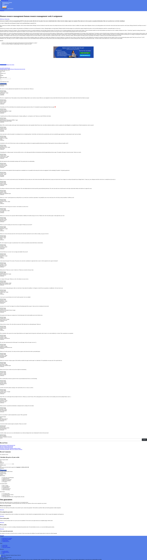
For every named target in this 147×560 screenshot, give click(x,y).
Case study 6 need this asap (5, 68)
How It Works (4, 5)
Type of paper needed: (4, 459)
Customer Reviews (5, 3)
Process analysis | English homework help (7, 445)
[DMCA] (3, 556)
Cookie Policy (4, 545)
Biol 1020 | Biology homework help (6, 446)
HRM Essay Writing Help (4, 19)
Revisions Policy (5, 540)
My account (4, 6)
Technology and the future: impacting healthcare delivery (10, 448)
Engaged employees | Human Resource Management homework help (12, 69)
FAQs (3, 4)
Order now (4, 7)
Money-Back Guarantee (6, 539)
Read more (2, 509)
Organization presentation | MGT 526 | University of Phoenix (11, 449)
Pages (1, 77)
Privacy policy (5, 546)
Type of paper (2, 71)
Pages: (1, 461)
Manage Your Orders (10, 64)
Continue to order (3, 64)
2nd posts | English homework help (6, 447)
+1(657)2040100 (10, 8)
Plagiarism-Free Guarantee (7, 2)
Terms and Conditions (6, 547)
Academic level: (3, 465)
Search (1, 437)
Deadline (1, 75)
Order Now (2, 10)
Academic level (3, 73)
